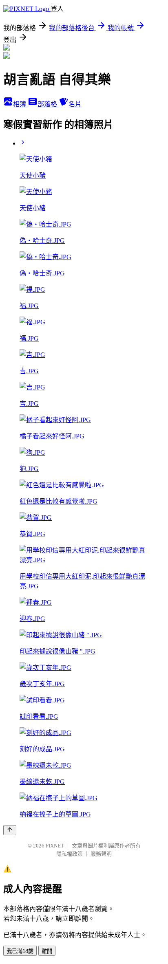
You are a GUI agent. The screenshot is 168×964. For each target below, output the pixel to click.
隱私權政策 (69, 854)
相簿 (20, 104)
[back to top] (9, 830)
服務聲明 (101, 854)
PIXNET (55, 846)
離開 (47, 951)
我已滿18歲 (20, 951)
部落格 (48, 104)
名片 (75, 104)
